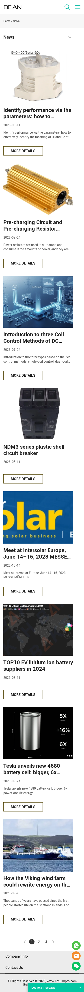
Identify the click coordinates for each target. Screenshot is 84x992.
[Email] (76, 955)
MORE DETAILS (23, 151)
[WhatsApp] (76, 945)
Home (6, 21)
